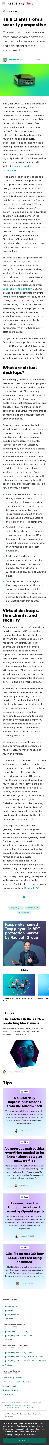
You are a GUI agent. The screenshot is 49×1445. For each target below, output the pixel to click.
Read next (9, 1013)
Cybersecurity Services (12, 1378)
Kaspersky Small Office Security (15, 1331)
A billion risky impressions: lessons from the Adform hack (24, 1102)
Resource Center (38, 1414)
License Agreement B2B (30, 1407)
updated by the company (17, 288)
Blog (29, 1414)
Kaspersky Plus (8, 1310)
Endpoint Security (10, 1386)
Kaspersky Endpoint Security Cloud (17, 1336)
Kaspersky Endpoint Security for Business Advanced (24, 1361)
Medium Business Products (15, 1346)
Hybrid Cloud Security (11, 1390)
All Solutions (7, 1319)
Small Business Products (13, 1325)
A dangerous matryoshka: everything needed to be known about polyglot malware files (24, 1155)
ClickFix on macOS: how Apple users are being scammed (24, 1258)
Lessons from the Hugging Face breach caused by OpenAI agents (25, 1207)
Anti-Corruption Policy (23, 1405)
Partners (23, 1414)
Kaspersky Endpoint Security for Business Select (22, 1357)
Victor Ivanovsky (16, 60)
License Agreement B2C (12, 1407)
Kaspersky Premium (10, 1315)
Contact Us (6, 1414)
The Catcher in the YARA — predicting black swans (24, 1021)
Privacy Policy (8, 1405)
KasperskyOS (31, 888)
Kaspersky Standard (10, 1306)
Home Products (9, 1299)
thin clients (24, 912)
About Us (15, 1414)
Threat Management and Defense (16, 1382)
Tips (26, 1092)
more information (29, 1434)
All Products (7, 1340)
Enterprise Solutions (12, 1371)
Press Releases (8, 1416)
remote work (11, 11)
